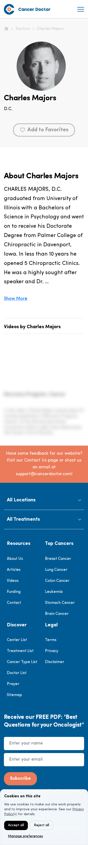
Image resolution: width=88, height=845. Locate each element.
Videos (13, 581)
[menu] (80, 9)
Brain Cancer (57, 614)
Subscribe (20, 779)
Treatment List (20, 651)
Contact (14, 603)
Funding (14, 592)
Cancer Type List (22, 662)
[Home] (6, 28)
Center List (17, 640)
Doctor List (16, 673)
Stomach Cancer (60, 603)
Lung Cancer (56, 570)
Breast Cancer (58, 559)
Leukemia (54, 592)
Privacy (51, 651)
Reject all (41, 825)
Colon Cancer (57, 581)
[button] (44, 500)
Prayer (13, 684)
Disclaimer (54, 662)
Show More (15, 299)
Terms (50, 640)
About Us (15, 559)
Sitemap (14, 695)
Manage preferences (25, 836)
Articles (14, 570)
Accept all (16, 825)
